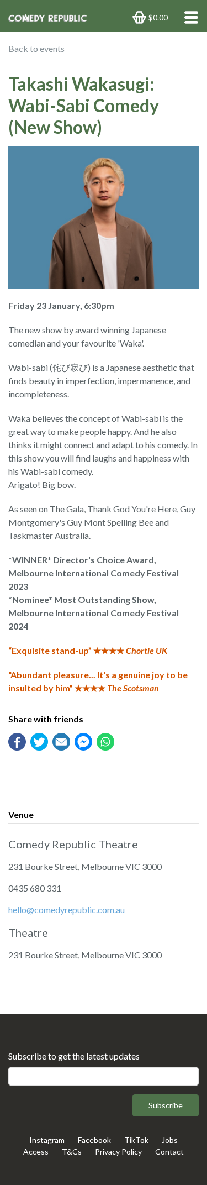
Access (36, 1151)
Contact (169, 1151)
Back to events (36, 48)
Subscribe (165, 1105)
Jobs (170, 1140)
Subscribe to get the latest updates (74, 1056)
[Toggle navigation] (188, 17)
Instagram (47, 1140)
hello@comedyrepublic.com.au (66, 909)
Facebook (94, 1140)
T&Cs (72, 1151)
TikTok (136, 1140)
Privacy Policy (118, 1151)
